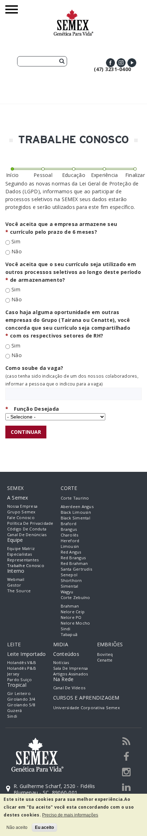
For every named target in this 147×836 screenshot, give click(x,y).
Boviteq (105, 654)
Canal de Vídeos (69, 687)
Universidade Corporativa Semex (86, 707)
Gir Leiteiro (19, 693)
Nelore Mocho (75, 623)
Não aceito (16, 827)
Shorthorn (71, 580)
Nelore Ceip (73, 611)
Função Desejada (32, 408)
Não (16, 251)
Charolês (69, 535)
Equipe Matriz (21, 548)
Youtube (131, 62)
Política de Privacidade (30, 523)
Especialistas (19, 554)
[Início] (73, 13)
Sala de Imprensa (70, 668)
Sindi (66, 628)
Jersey (13, 673)
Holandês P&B (21, 668)
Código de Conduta (26, 529)
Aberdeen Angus (77, 506)
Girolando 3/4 (21, 699)
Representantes (23, 559)
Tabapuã (69, 634)
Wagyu (67, 591)
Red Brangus (73, 557)
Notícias (61, 662)
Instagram (121, 62)
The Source (19, 590)
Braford (69, 523)
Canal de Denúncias (26, 534)
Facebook (110, 62)
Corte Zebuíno (75, 597)
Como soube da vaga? (34, 368)
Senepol (69, 574)
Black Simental (75, 518)
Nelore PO (71, 617)
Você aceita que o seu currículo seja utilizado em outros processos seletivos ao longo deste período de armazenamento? (73, 272)
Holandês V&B (21, 662)
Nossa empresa (22, 506)
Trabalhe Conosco (25, 565)
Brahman (70, 606)
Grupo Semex (21, 511)
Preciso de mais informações (70, 815)
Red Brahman (74, 563)
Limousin (70, 546)
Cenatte (105, 660)
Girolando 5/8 (21, 704)
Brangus (69, 529)
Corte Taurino (75, 498)
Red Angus (71, 552)
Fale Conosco (21, 517)
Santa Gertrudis (76, 569)
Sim (15, 241)
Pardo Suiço (19, 679)
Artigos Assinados (70, 673)
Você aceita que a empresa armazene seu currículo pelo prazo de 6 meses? (61, 228)
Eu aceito (44, 827)
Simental (69, 586)
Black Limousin (76, 512)
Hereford (70, 540)
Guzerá (14, 710)
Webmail (16, 579)
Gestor (14, 585)
